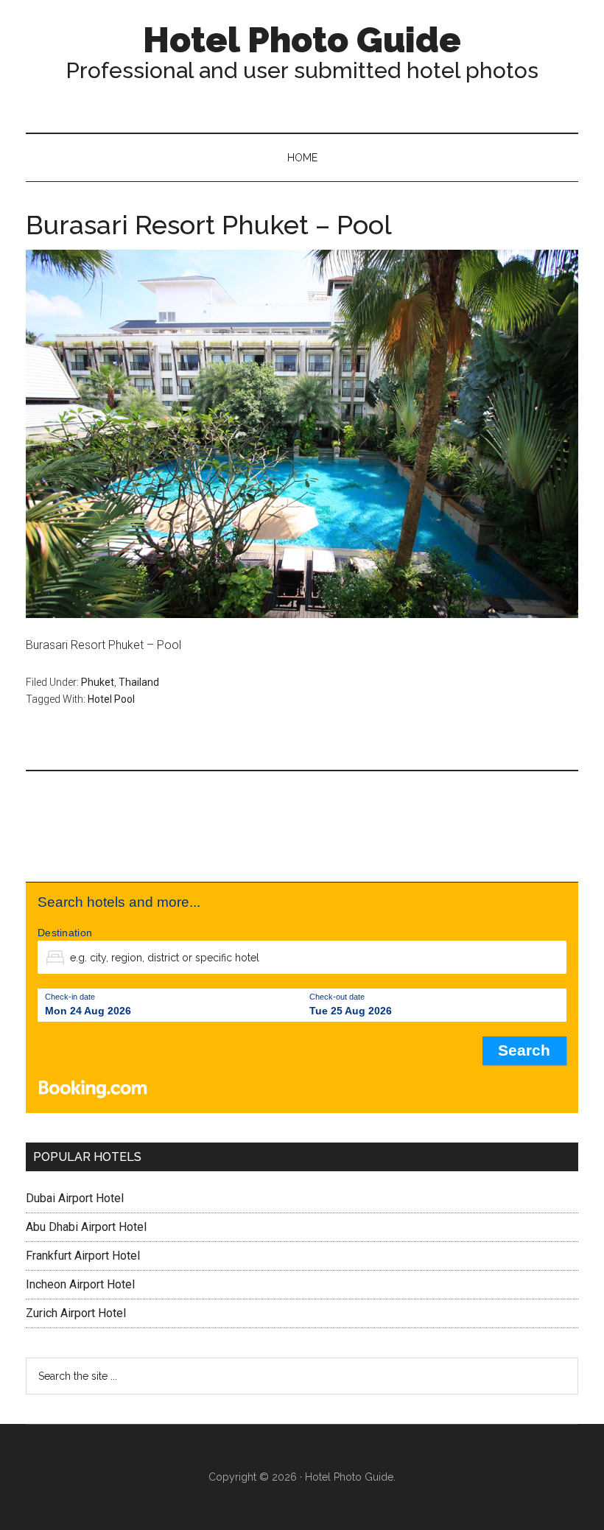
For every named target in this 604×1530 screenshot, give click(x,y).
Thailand (139, 682)
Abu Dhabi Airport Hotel (86, 1227)
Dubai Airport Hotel (75, 1198)
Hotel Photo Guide (302, 39)
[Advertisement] (302, 826)
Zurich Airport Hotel (76, 1313)
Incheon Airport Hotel (80, 1284)
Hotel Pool (111, 699)
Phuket (97, 682)
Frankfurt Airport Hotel (83, 1256)
